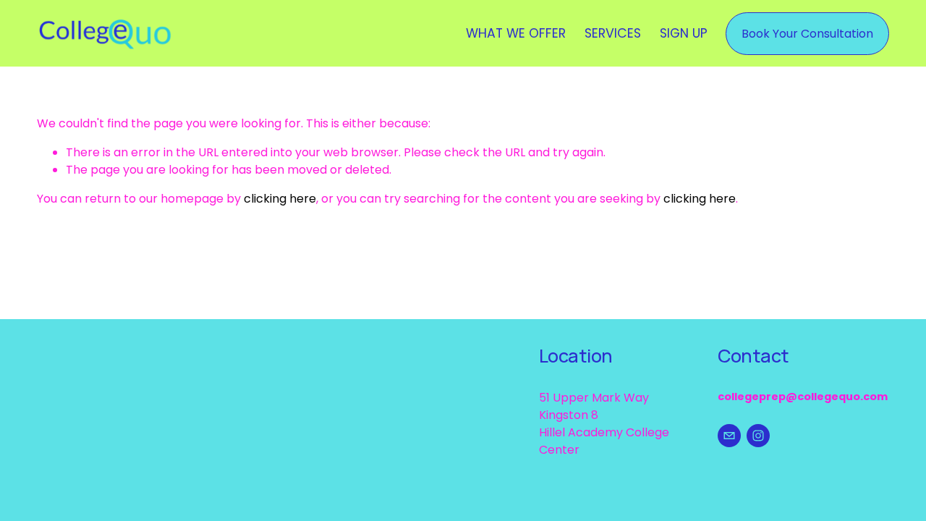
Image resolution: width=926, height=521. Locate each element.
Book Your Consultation (807, 33)
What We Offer (516, 33)
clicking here (280, 198)
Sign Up (684, 33)
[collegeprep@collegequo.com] (729, 435)
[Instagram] (758, 435)
